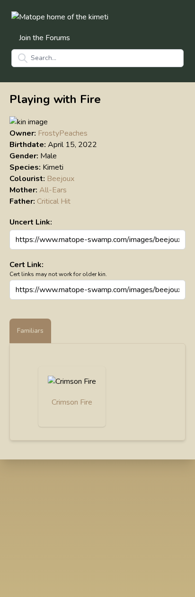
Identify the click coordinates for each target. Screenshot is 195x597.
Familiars (30, 330)
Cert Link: (26, 265)
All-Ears (53, 190)
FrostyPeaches (63, 133)
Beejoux (60, 178)
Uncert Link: (30, 222)
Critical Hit (54, 201)
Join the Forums (44, 38)
